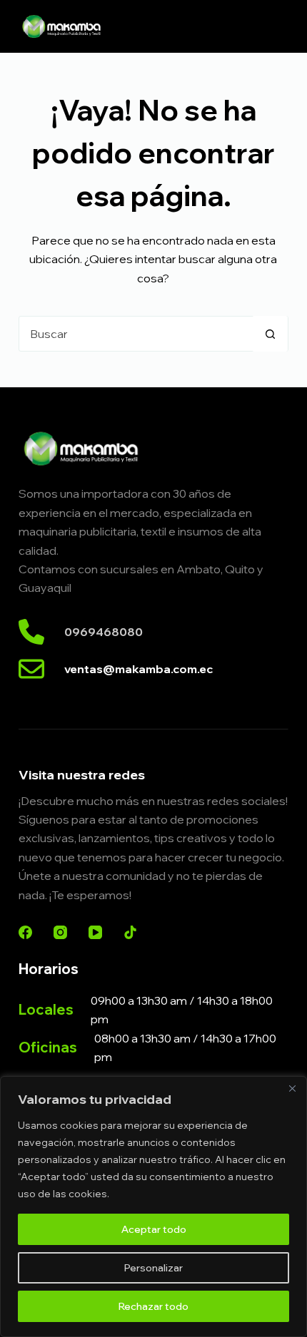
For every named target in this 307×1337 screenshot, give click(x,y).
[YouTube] (95, 932)
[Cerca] (292, 1088)
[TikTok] (130, 932)
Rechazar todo (153, 1306)
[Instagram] (60, 932)
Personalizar (153, 1267)
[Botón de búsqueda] (270, 334)
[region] (153, 1206)
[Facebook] (25, 932)
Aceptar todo (153, 1229)
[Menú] (282, 26)
